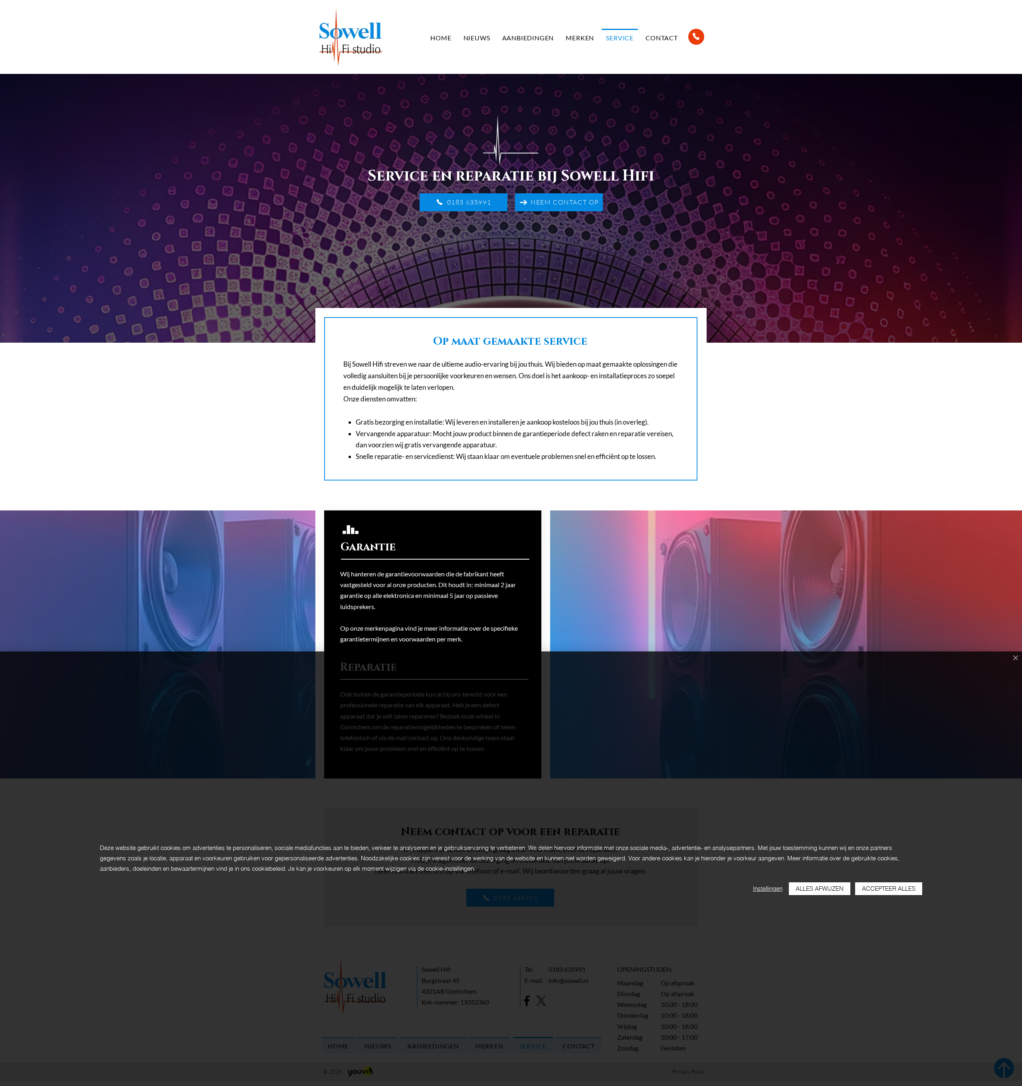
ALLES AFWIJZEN (820, 888)
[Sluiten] (1015, 658)
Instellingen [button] (767, 888)
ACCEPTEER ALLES (888, 888)
